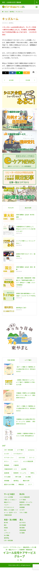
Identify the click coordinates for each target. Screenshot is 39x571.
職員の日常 (26, 480)
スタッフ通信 (23, 512)
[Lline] (19, 72)
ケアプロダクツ (18, 454)
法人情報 (6, 535)
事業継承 (6, 465)
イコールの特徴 (8, 497)
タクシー (6, 461)
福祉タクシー (8, 502)
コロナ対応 (22, 457)
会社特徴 (23, 469)
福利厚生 (11, 23)
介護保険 (16, 465)
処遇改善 (6, 473)
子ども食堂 (7, 477)
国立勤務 (22, 528)
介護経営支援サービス (10, 469)
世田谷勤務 (23, 530)
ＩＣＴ (30, 484)
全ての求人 (23, 522)
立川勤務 (22, 533)
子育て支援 (18, 477)
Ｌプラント (7, 533)
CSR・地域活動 (8, 450)
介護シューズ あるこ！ (10, 500)
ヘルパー (16, 461)
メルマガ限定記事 (28, 461)
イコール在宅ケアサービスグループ (19, 554)
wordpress (31, 450)
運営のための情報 (9, 484)
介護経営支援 (8, 515)
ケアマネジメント (9, 507)
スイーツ (31, 457)
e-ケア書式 (28, 360)
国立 (5, 525)
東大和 (6, 522)
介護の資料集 (11, 360)
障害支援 (21, 484)
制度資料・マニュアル (20, 473)
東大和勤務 (23, 525)
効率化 (32, 473)
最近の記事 (28, 208)
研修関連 (6, 480)
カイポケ (6, 454)
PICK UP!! (11, 208)
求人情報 (28, 477)
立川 (5, 530)
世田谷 (6, 528)
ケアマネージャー (9, 457)
